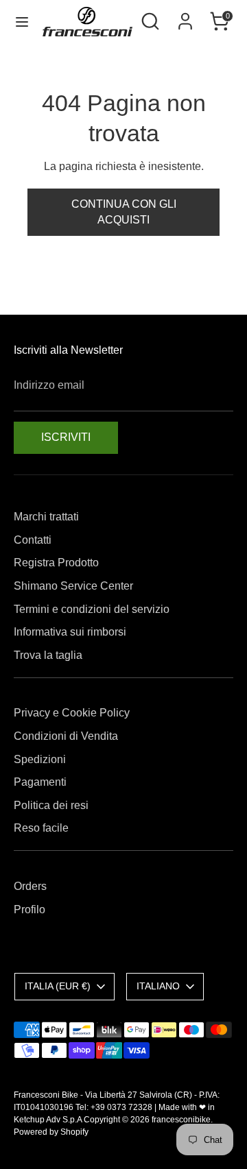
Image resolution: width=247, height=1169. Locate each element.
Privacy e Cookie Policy (72, 713)
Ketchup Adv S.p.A (48, 1119)
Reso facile (41, 828)
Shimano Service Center (73, 586)
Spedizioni (40, 759)
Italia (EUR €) (58, 985)
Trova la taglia (48, 655)
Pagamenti (40, 782)
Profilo (29, 909)
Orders (30, 886)
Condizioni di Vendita (66, 736)
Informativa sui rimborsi (70, 632)
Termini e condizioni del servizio (91, 609)
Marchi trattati (46, 516)
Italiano (158, 985)
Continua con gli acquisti (123, 211)
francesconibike (181, 1119)
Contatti (32, 540)
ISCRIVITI (66, 437)
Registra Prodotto (56, 562)
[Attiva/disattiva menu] (22, 21)
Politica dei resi (51, 805)
